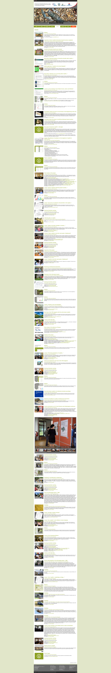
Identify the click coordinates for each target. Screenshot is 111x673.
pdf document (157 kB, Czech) (53, 286)
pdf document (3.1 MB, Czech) (53, 230)
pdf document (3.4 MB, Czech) (52, 144)
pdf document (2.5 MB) (50, 124)
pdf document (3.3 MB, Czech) (71, 181)
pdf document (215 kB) (52, 214)
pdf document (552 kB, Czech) (53, 581)
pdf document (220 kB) (52, 458)
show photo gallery (51, 47)
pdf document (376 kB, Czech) (64, 342)
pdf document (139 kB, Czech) (51, 371)
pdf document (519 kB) (49, 64)
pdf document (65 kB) (52, 488)
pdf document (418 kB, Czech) (51, 338)
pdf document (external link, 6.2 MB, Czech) (54, 316)
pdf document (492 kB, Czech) (51, 192)
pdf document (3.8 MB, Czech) (69, 341)
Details (52, 26)
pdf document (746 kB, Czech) (51, 323)
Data (68, 26)
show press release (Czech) (54, 332)
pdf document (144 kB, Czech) (53, 207)
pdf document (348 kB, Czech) (51, 524)
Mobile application (73, 26)
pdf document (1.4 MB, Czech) (53, 178)
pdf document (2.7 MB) (71, 183)
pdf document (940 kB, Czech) (52, 373)
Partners (46, 26)
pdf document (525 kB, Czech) (53, 459)
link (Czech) (64, 331)
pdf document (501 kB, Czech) (53, 525)
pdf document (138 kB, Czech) (51, 546)
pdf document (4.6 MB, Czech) (71, 340)
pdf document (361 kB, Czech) (51, 213)
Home (36, 26)
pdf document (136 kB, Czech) (51, 641)
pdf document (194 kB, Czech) (53, 642)
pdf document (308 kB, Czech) (54, 256)
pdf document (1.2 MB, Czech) (68, 184)
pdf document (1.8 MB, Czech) (64, 548)
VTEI (49, 363)
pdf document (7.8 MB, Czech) (69, 182)
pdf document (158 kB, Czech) (58, 239)
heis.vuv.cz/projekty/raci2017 (61, 133)
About (42, 26)
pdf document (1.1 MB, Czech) (53, 358)
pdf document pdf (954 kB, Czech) (54, 635)
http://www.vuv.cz (36, 669)
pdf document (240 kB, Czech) (53, 93)
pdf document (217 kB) (52, 285)
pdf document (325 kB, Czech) (51, 177)
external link (48, 63)
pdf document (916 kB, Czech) (53, 656)
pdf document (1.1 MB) (59, 550)
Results (63, 26)
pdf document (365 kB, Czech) (53, 339)
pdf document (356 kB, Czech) (51, 357)
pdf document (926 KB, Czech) (50, 317)
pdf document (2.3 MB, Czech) (70, 179)
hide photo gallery (51, 415)
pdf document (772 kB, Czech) (53, 489)
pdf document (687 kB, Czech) (53, 547)
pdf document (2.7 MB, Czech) (65, 180)
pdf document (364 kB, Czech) (51, 245)
